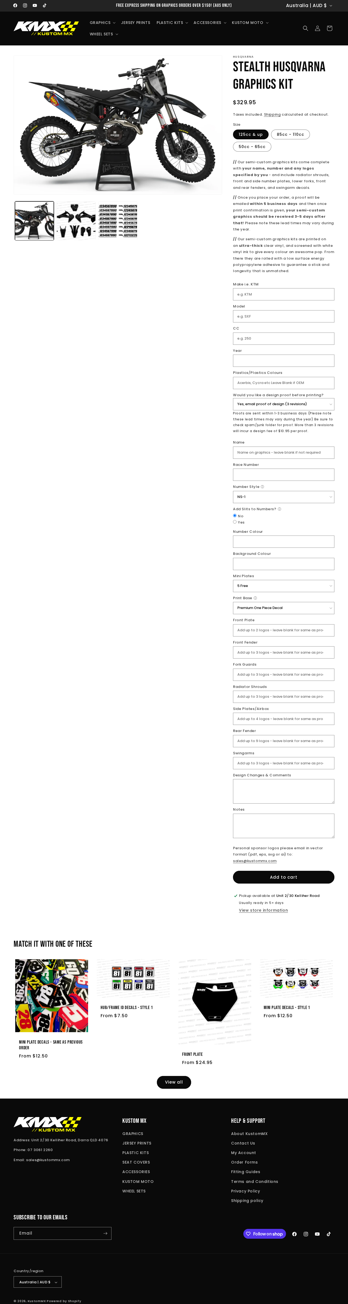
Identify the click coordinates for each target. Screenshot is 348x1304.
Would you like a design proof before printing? (278, 395)
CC (236, 328)
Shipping (272, 114)
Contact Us (243, 1143)
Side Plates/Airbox (251, 708)
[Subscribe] (105, 1233)
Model (239, 306)
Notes (239, 809)
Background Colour (252, 553)
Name (238, 442)
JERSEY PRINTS (136, 1143)
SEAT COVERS (136, 1162)
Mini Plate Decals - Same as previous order (51, 1045)
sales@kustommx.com (255, 860)
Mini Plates (243, 576)
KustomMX (37, 1301)
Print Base (242, 598)
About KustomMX (249, 1133)
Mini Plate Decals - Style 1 (287, 1007)
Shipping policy (247, 1200)
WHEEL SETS (134, 1191)
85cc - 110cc (290, 134)
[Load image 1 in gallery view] (34, 220)
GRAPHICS (132, 1133)
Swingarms (243, 753)
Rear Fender (244, 730)
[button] (102, 22)
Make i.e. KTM (246, 284)
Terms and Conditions (254, 1181)
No (240, 516)
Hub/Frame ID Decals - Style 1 (127, 1007)
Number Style (246, 486)
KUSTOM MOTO (138, 1181)
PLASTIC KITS (135, 1152)
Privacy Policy (245, 1191)
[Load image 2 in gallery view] (76, 220)
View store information (263, 910)
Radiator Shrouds (250, 686)
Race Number (246, 464)
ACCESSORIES (136, 1172)
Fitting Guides (245, 1172)
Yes (241, 522)
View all (174, 1082)
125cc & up (251, 134)
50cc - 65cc (252, 146)
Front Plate (244, 620)
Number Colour (248, 531)
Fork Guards (245, 664)
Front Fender (245, 642)
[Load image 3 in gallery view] (117, 220)
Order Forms (244, 1162)
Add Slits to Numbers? (254, 509)
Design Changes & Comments (262, 775)
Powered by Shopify (64, 1301)
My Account (243, 1152)
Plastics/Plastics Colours (257, 372)
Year (237, 350)
